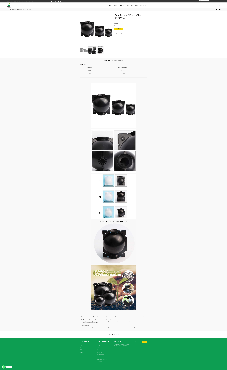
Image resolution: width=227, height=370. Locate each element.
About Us (122, 5)
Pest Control (99, 361)
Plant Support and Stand (102, 359)
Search (144, 341)
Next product (219, 9)
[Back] (7, 9)
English (202, 0)
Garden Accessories (101, 350)
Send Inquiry (118, 28)
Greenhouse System (101, 345)
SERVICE (128, 5)
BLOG (132, 5)
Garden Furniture (100, 357)
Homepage (82, 344)
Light (98, 347)
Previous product (216, 9)
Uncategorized (16, 9)
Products (115, 5)
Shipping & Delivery (117, 60)
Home (110, 5)
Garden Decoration (100, 356)
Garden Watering (100, 354)
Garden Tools (99, 352)
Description (107, 60)
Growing (98, 349)
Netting (98, 344)
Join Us (137, 5)
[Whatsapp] (3, 367)
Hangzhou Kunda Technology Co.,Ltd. (111, 368)
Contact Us (143, 5)
